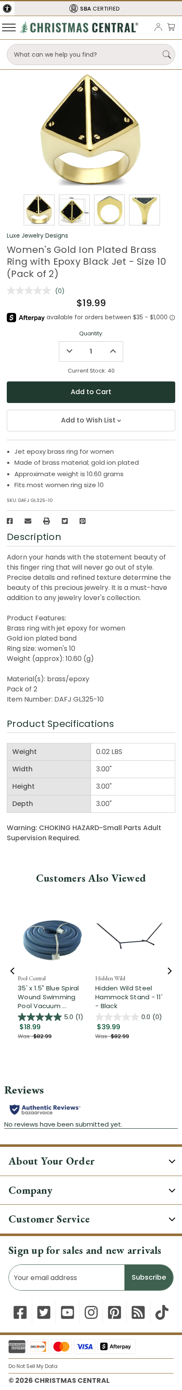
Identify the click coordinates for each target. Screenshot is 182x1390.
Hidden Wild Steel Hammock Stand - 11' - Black (129, 997)
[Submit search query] (167, 54)
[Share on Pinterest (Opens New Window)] (82, 521)
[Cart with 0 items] (171, 26)
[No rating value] (31, 290)
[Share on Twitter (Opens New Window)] (65, 521)
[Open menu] (9, 27)
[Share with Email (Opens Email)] (28, 521)
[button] (7, 8)
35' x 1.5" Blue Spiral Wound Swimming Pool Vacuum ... (48, 997)
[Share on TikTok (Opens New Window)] (161, 1312)
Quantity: (91, 333)
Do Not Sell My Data (33, 1366)
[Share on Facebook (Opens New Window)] (10, 521)
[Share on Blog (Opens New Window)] (138, 1312)
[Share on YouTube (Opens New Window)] (67, 1312)
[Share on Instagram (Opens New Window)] (91, 1312)
